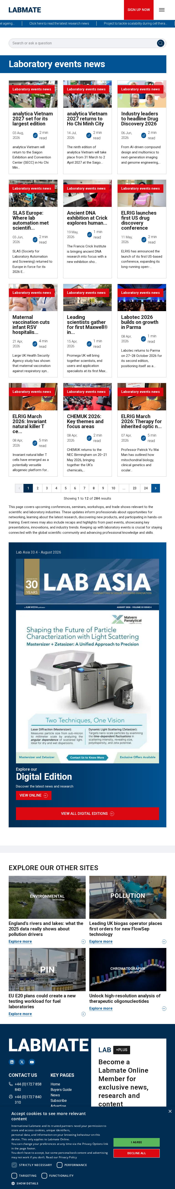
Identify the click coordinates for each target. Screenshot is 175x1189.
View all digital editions (84, 813)
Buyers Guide (61, 1089)
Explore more (20, 941)
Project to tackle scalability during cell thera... (123, 23)
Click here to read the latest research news (47, 23)
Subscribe (59, 1100)
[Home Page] (25, 10)
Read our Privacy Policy (61, 1157)
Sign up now (139, 10)
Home (55, 1084)
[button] (60, 1183)
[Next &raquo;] (155, 488)
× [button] (170, 1111)
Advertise (58, 1106)
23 (134, 488)
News (55, 1095)
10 (113, 488)
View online (30, 795)
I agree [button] (136, 1142)
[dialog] (87, 1148)
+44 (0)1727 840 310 (28, 1100)
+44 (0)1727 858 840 (28, 1087)
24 (146, 488)
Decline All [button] (136, 1153)
